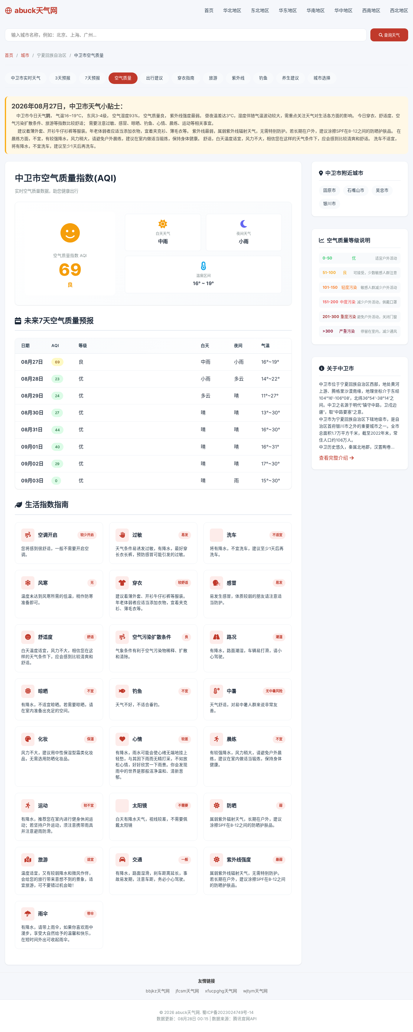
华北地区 (232, 10)
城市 (25, 55)
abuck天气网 (36, 10)
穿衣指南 (185, 78)
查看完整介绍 (334, 458)
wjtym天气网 (255, 990)
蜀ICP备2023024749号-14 (228, 1012)
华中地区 (343, 10)
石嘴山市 (355, 190)
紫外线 (238, 78)
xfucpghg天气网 (221, 990)
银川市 (329, 203)
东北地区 (260, 10)
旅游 (213, 78)
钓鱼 (263, 78)
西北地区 (399, 10)
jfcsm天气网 (187, 990)
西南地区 (371, 10)
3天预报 (62, 78)
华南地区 (316, 10)
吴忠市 (382, 190)
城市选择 (322, 78)
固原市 (329, 190)
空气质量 (123, 78)
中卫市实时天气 (26, 78)
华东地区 (288, 10)
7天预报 (92, 78)
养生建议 (290, 78)
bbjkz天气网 (158, 990)
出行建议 (154, 78)
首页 (208, 10)
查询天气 (391, 35)
